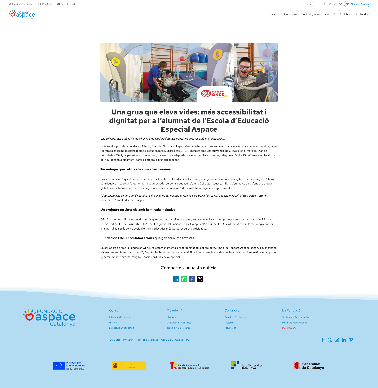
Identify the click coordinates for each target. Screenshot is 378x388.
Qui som (115, 310)
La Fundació (291, 310)
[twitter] (324, 4)
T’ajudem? (174, 310)
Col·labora (232, 310)
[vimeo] (340, 4)
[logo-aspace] (22, 11)
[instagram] (330, 4)
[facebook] (319, 4)
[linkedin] (335, 4)
